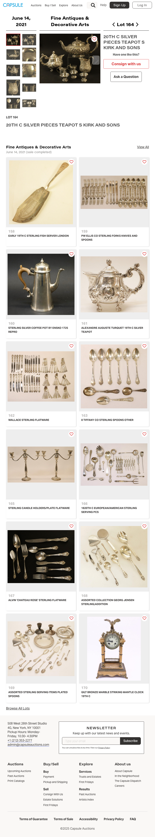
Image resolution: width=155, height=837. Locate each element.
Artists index (86, 799)
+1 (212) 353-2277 (20, 740)
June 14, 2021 (21, 21)
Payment (48, 776)
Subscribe (130, 741)
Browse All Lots (18, 708)
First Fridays (50, 805)
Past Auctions (87, 794)
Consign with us (126, 64)
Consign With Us (53, 794)
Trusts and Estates (90, 776)
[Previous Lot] (114, 24)
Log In (142, 5)
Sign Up (119, 5)
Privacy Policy (104, 747)
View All (143, 147)
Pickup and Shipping (55, 782)
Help (103, 5)
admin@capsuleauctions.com (28, 745)
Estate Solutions (53, 799)
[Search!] (93, 5)
